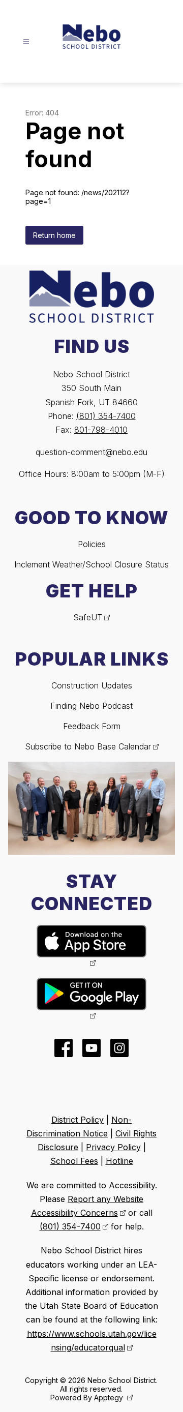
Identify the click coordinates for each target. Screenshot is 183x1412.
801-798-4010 (101, 430)
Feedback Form (91, 726)
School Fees (74, 1161)
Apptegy (109, 1397)
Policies (92, 544)
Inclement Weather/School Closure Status (91, 564)
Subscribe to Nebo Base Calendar (88, 746)
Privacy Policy (113, 1147)
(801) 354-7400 (106, 416)
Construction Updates (91, 685)
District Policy (77, 1120)
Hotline (119, 1161)
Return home (54, 235)
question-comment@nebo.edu (91, 452)
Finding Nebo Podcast (91, 706)
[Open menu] (26, 42)
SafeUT (87, 617)
